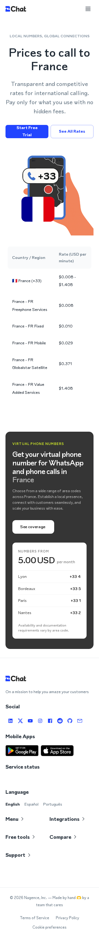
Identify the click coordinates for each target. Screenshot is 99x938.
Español (31, 804)
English (13, 804)
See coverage (32, 527)
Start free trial (27, 131)
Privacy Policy (67, 918)
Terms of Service (34, 918)
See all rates (72, 131)
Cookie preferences (49, 927)
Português (52, 804)
